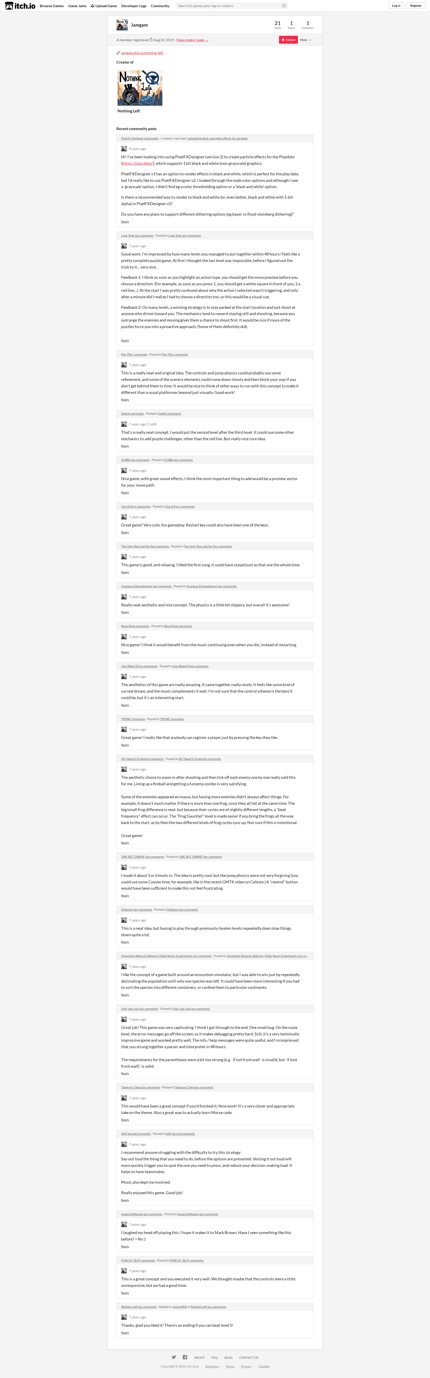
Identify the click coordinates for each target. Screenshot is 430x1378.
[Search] (284, 5)
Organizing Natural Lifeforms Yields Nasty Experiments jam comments (166, 956)
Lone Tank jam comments (137, 235)
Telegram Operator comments (140, 1087)
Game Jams (77, 6)
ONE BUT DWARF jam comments (142, 857)
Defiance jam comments (136, 909)
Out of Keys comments (135, 506)
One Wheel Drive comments (139, 666)
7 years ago (137, 246)
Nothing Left (129, 110)
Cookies (264, 1366)
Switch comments (132, 413)
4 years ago (137, 148)
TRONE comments (133, 719)
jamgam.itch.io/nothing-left (142, 53)
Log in (396, 5)
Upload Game (106, 6)
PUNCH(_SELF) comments (138, 1260)
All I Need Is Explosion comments (142, 759)
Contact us (248, 1357)
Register (416, 5)
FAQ (214, 1357)
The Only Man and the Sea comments (145, 546)
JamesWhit (179, 1307)
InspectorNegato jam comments (141, 1214)
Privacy (246, 1366)
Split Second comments (136, 1133)
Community (160, 6)
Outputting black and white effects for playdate (217, 138)
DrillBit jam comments (135, 460)
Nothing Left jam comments (139, 1307)
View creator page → (192, 40)
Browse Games (52, 6)
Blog (228, 1357)
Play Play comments (134, 354)
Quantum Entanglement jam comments (146, 586)
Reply (125, 221)
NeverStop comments (135, 626)
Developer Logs (133, 6)
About (199, 1357)
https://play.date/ (137, 163)
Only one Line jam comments (139, 1009)
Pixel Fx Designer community (140, 138)
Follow (290, 40)
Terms (230, 1366)
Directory (212, 1366)
